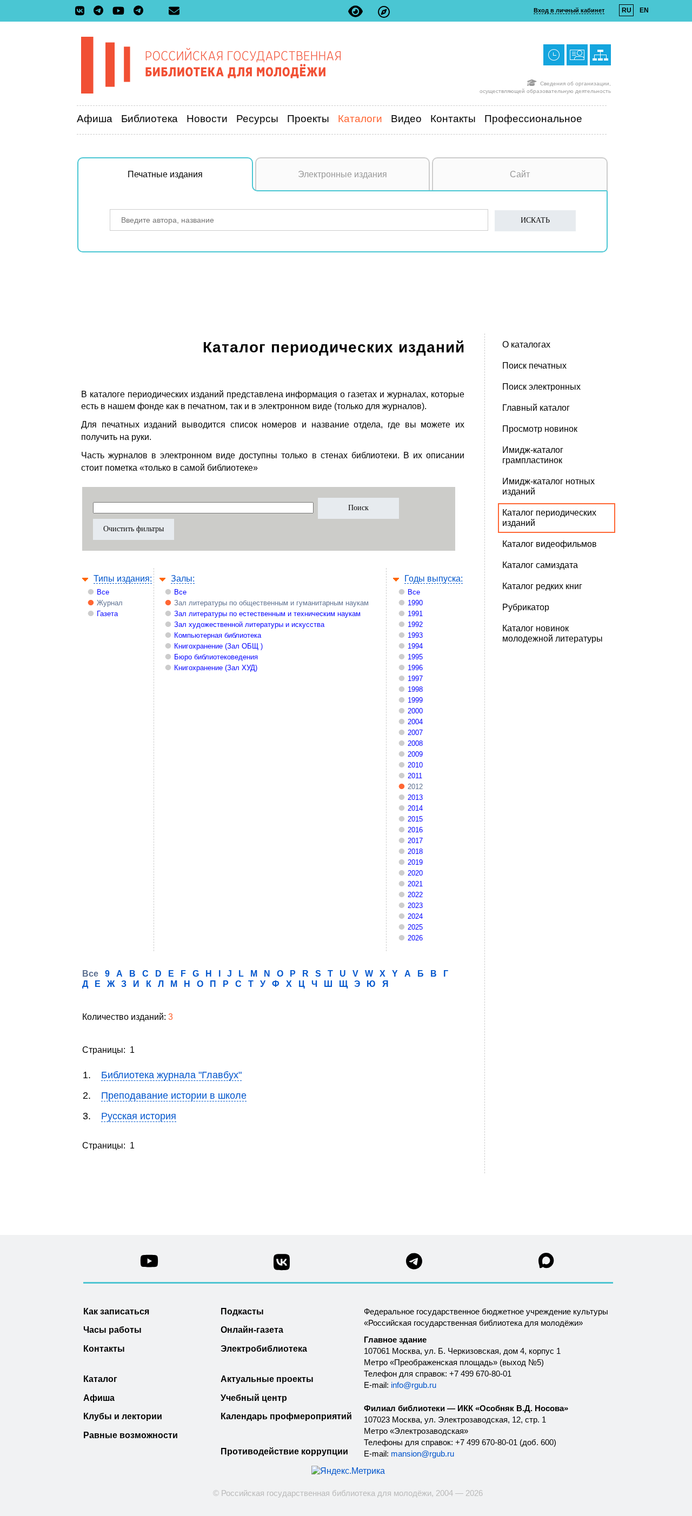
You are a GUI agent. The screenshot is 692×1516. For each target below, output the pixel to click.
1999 (415, 700)
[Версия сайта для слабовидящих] (355, 11)
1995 (415, 657)
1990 (415, 603)
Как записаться (116, 1311)
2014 (415, 808)
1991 (415, 614)
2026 (415, 938)
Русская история (138, 1116)
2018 (415, 851)
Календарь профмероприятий (286, 1416)
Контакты (453, 118)
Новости (207, 118)
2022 (415, 895)
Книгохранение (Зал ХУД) (215, 668)
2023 (415, 905)
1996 (415, 668)
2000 (415, 711)
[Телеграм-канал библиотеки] (101, 11)
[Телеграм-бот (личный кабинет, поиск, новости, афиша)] (138, 11)
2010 (415, 765)
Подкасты (242, 1311)
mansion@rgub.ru (422, 1453)
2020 (415, 873)
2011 (415, 776)
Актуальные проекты (267, 1379)
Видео (406, 118)
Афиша (94, 118)
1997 (415, 678)
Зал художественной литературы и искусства (249, 624)
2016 (415, 830)
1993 (415, 635)
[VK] (82, 11)
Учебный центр (254, 1398)
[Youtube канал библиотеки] (149, 1263)
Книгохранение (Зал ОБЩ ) (218, 646)
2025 (415, 927)
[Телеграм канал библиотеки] (414, 1264)
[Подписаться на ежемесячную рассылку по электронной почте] (174, 10)
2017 (415, 841)
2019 (415, 862)
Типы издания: (123, 578)
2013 (415, 797)
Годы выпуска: (433, 578)
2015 (415, 819)
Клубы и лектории (122, 1416)
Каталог (100, 1379)
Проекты (308, 118)
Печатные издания (165, 174)
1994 (415, 646)
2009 (415, 754)
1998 (415, 689)
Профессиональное (533, 118)
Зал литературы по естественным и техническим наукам (267, 614)
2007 (415, 733)
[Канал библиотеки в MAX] (546, 1263)
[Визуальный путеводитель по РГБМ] (384, 11)
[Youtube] (121, 11)
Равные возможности (130, 1435)
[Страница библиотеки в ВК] (282, 1266)
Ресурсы (257, 118)
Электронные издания (342, 174)
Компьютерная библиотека (217, 635)
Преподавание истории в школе (174, 1095)
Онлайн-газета (252, 1329)
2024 (415, 916)
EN (644, 10)
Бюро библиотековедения (216, 657)
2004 (415, 722)
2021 (415, 884)
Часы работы (112, 1329)
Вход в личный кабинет (569, 10)
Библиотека (149, 118)
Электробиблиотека (264, 1348)
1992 (415, 624)
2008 (415, 743)
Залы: (183, 578)
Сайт (520, 174)
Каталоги (360, 118)
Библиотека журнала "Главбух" (171, 1075)
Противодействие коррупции (284, 1451)
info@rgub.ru (413, 1385)
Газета (107, 614)
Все (103, 592)
